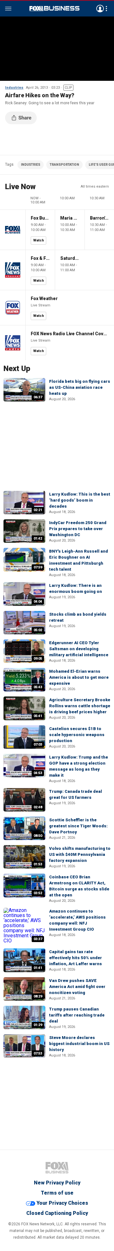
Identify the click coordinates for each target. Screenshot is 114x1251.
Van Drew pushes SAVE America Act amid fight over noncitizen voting (77, 986)
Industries (14, 88)
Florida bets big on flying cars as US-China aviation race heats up (79, 387)
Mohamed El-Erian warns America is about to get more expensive (79, 677)
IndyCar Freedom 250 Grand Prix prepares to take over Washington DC (77, 528)
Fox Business (54, 8)
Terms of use (57, 1193)
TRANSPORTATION (64, 164)
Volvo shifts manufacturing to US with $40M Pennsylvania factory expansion (80, 854)
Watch (38, 240)
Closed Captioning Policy (57, 1213)
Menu (8, 8)
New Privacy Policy (57, 1183)
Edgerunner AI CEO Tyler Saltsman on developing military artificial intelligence (78, 648)
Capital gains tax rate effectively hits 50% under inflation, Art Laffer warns (75, 957)
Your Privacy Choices (62, 1203)
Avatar (100, 8)
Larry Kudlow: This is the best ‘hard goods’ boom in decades (79, 500)
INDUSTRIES (30, 164)
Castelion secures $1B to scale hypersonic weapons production (76, 734)
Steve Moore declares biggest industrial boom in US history (79, 1043)
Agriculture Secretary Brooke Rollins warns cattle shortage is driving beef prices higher (79, 705)
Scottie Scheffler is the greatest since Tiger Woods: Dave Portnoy (78, 826)
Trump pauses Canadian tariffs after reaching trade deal (76, 1015)
